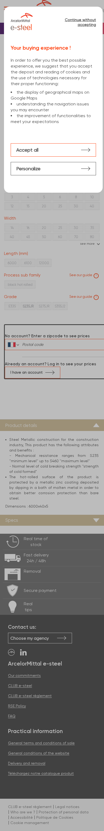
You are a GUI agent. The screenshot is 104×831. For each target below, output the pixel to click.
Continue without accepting (80, 22)
